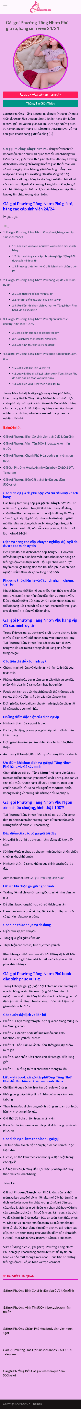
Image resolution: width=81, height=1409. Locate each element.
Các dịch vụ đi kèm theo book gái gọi (38, 383)
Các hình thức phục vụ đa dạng (35, 344)
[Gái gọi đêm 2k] (40, 6)
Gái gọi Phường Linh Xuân (46, 877)
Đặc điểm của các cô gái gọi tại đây (38, 332)
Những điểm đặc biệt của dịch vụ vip (39, 299)
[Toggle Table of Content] (6, 227)
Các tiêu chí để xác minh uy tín (35, 293)
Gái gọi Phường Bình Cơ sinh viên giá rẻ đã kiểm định (38, 436)
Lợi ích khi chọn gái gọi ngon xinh (37, 338)
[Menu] (5, 7)
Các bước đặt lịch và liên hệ (33, 367)
